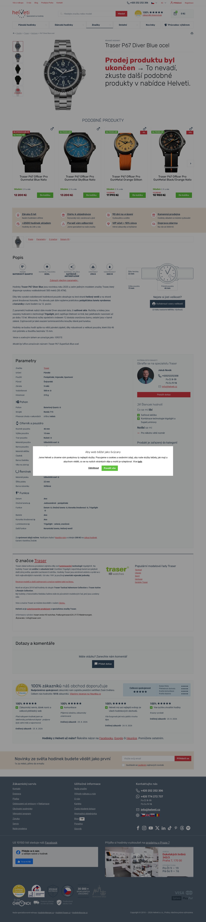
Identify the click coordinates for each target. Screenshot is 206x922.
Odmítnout (93, 468)
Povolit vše (110, 468)
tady (140, 461)
